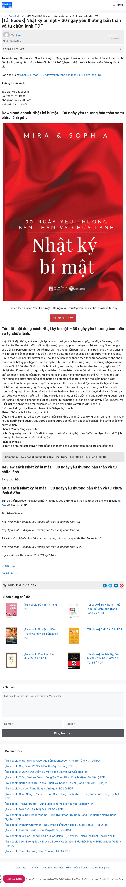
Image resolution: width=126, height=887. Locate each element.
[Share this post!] (105, 586)
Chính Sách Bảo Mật (52, 867)
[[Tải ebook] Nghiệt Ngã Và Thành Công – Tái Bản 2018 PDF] (11, 641)
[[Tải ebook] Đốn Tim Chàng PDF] (11, 617)
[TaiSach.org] (7, 5)
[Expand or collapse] (120, 49)
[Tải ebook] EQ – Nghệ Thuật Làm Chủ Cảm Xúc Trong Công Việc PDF (103, 609)
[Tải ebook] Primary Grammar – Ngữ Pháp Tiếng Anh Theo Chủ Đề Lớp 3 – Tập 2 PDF (56, 824)
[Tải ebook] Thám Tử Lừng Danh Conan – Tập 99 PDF (37, 851)
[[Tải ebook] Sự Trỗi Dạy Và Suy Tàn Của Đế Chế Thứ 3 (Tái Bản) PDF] (74, 666)
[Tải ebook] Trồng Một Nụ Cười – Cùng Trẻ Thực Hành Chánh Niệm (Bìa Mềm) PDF (55, 777)
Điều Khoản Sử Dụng (77, 867)
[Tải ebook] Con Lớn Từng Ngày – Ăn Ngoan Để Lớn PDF (39, 788)
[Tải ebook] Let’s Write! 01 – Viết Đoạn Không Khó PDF (38, 830)
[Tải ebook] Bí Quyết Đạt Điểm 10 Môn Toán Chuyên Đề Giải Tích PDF (46, 771)
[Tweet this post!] (110, 586)
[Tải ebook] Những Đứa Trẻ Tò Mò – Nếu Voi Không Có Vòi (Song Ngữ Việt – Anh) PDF (57, 783)
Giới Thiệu (21, 867)
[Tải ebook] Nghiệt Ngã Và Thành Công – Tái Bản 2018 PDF (41, 633)
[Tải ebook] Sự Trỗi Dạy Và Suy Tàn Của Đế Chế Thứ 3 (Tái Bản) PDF (102, 658)
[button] (63, 318)
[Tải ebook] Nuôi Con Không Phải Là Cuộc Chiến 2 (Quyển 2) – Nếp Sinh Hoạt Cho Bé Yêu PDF (61, 836)
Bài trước (10, 566)
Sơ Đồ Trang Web (100, 867)
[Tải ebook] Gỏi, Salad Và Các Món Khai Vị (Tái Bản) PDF (39, 766)
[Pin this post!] (122, 586)
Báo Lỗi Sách (14, 878)
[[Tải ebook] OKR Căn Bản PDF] (74, 641)
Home (4, 16)
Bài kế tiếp (8, 573)
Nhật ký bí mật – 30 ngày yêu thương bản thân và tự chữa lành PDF (61, 75)
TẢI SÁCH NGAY (63, 318)
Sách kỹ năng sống (17, 16)
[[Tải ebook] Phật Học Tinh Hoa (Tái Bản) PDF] (11, 666)
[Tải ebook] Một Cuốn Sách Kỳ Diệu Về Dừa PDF (34, 809)
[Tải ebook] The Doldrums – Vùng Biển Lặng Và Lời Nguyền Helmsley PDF (49, 803)
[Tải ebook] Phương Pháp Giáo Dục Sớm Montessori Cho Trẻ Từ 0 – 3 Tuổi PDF (53, 760)
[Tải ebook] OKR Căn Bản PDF (104, 629)
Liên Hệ (34, 867)
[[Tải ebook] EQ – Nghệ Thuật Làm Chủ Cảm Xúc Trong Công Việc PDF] (74, 617)
